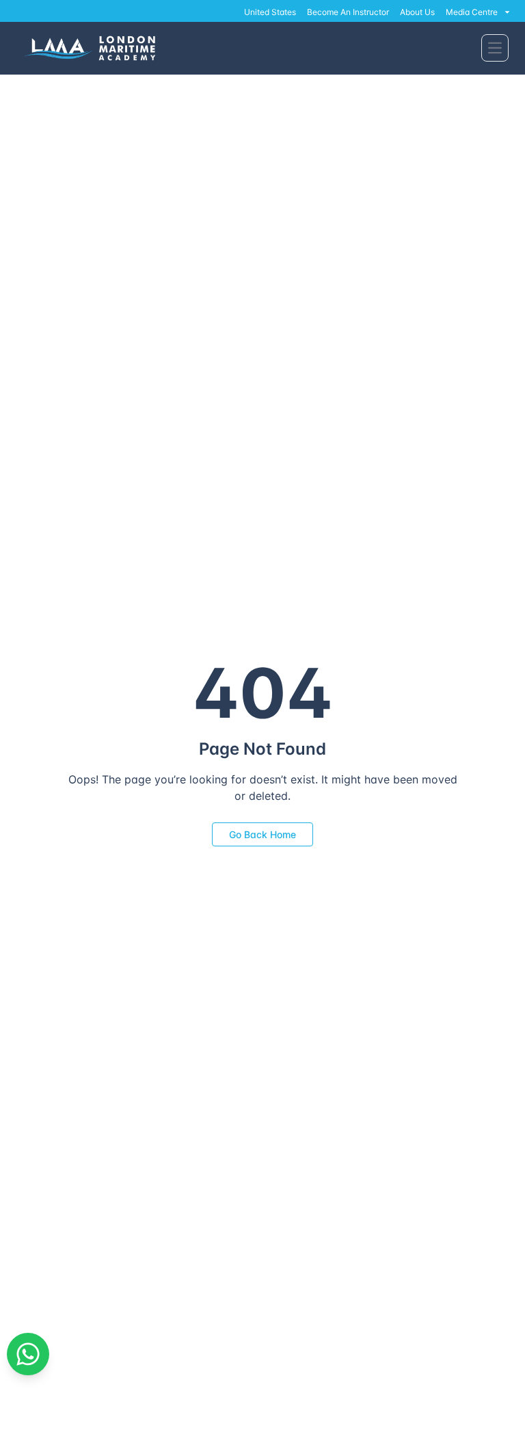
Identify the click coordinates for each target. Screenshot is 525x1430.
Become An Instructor (348, 12)
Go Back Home (262, 834)
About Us (417, 12)
